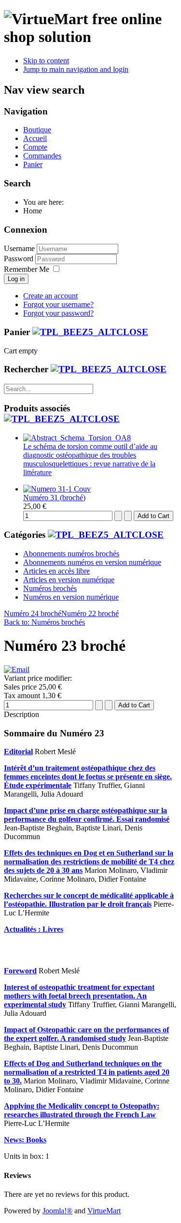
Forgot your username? (58, 304)
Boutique (37, 130)
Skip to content (46, 60)
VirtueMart (104, 1211)
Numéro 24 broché (32, 613)
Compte (35, 147)
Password (19, 258)
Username (19, 248)
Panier (32, 164)
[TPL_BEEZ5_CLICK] (90, 332)
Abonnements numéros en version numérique (92, 562)
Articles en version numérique (68, 580)
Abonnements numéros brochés (71, 553)
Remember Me (26, 269)
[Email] (16, 669)
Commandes (42, 156)
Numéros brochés (50, 588)
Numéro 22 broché (90, 613)
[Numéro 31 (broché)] (57, 489)
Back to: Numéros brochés (44, 622)
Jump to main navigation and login (75, 69)
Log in (16, 278)
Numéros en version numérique (71, 597)
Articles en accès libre (56, 571)
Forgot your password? (58, 313)
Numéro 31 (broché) (54, 497)
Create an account (50, 296)
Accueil (35, 138)
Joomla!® (57, 1211)
